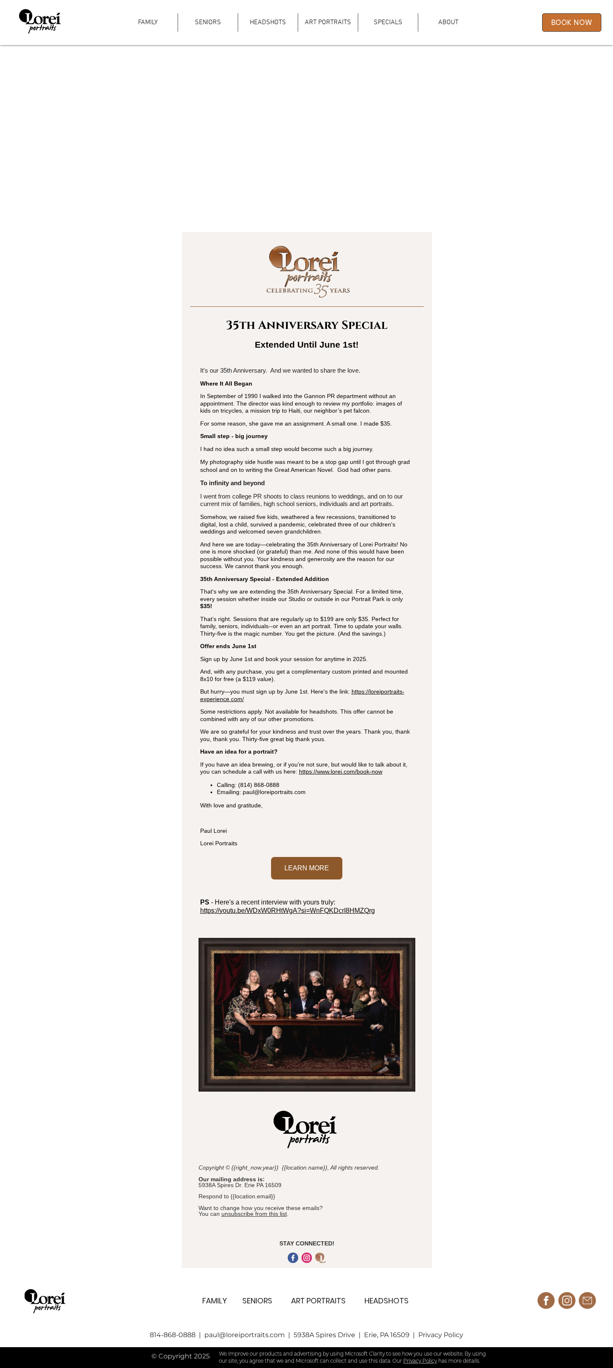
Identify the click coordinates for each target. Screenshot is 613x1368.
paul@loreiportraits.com (245, 1335)
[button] (328, 22)
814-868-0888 (173, 1335)
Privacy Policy (440, 1335)
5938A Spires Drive (324, 1335)
